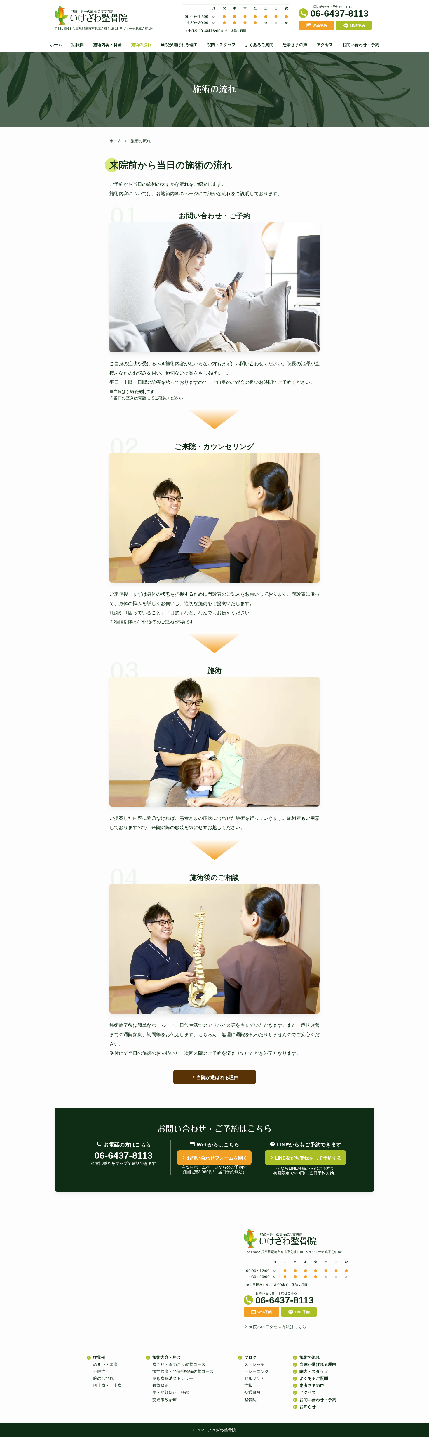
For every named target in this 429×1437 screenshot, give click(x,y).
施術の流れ (141, 44)
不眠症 (99, 1371)
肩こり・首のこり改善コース (178, 1364)
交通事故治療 (164, 1399)
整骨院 (250, 1399)
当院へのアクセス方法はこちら (277, 1326)
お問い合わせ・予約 (360, 44)
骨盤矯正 (160, 1385)
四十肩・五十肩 (107, 1385)
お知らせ (307, 1406)
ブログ (250, 1357)
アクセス (325, 44)
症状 (248, 1385)
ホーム (56, 44)
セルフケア (254, 1378)
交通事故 (252, 1392)
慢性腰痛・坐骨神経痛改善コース (183, 1371)
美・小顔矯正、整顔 (170, 1392)
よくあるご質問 (259, 44)
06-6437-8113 (339, 13)
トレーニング (256, 1371)
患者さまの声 (295, 44)
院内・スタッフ (221, 44)
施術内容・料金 (107, 44)
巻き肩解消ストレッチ (172, 1378)
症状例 (78, 44)
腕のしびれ (103, 1378)
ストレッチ (254, 1364)
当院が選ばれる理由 (179, 44)
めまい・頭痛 (105, 1364)
